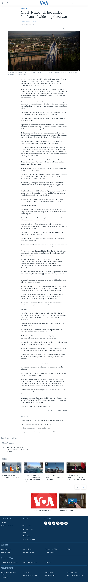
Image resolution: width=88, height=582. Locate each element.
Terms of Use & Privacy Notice (8, 573)
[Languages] (72, 3)
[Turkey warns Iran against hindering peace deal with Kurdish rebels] (76, 467)
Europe (25, 532)
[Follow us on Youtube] (53, 523)
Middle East (25, 8)
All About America (7, 526)
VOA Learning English (30, 562)
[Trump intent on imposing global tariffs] (11, 467)
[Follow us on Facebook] (45, 523)
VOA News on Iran (29, 552)
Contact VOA (49, 572)
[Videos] (77, 3)
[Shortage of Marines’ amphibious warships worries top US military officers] (33, 467)
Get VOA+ (26, 572)
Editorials (48, 562)
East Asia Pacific (28, 529)
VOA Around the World (30, 575)
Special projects (6, 552)
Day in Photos (27, 549)
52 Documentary (50, 552)
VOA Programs (5, 549)
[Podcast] (66, 523)
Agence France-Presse (29, 21)
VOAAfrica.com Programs (9, 562)
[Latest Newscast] (82, 3)
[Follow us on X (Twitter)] (49, 523)
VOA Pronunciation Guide (75, 575)
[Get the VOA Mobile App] (44, 500)
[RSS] (62, 523)
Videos (69, 549)
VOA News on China (51, 549)
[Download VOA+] (72, 500)
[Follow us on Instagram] (57, 523)
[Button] (64, 29)
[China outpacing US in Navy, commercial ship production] (54, 467)
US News (4, 522)
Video (4, 459)
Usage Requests (72, 572)
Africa (24, 522)
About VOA (4, 577)
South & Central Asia (29, 539)
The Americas (27, 526)
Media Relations (50, 575)
